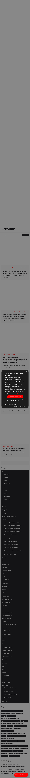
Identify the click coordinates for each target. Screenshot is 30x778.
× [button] (26, 371)
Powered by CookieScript (19, 406)
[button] (11, 404)
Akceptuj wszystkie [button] (15, 396)
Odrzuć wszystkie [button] (15, 400)
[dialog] (15, 389)
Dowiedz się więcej (13, 393)
